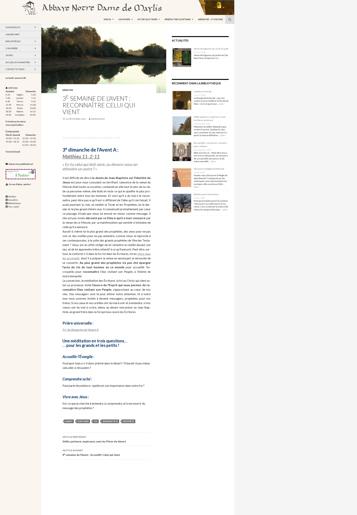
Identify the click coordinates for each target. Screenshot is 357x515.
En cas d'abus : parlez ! (20, 184)
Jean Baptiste (110, 421)
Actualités (13, 199)
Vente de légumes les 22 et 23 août (211, 48)
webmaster (98, 118)
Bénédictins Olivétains (178, 19)
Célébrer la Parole (203, 91)
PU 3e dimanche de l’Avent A (80, 329)
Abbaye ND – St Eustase (210, 19)
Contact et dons (15, 69)
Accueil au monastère (18, 62)
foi (95, 421)
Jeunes (9, 55)
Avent (69, 421)
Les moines (124, 19)
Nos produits (13, 27)
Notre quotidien (147, 19)
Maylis (107, 19)
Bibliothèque (13, 41)
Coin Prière (12, 48)
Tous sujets (13, 206)
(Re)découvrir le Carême (206, 194)
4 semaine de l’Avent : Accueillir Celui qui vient (91, 452)
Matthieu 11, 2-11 (81, 156)
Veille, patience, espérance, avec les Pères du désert (94, 439)
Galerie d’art (13, 34)
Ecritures (83, 421)
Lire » (222, 103)
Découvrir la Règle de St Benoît (209, 168)
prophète (128, 421)
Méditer (67, 90)
